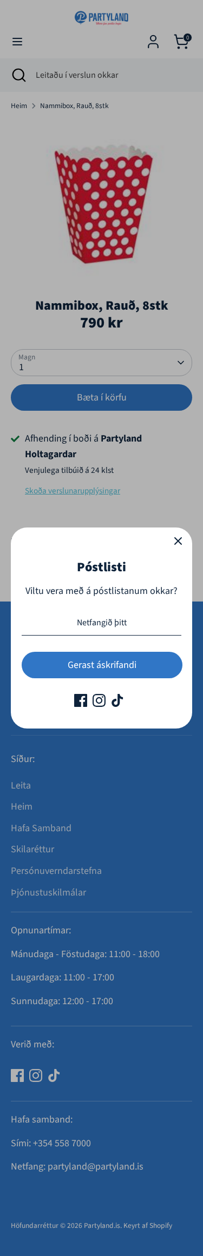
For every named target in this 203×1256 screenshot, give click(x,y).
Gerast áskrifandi (102, 665)
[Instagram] (99, 700)
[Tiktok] (117, 700)
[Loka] (178, 541)
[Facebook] (80, 700)
